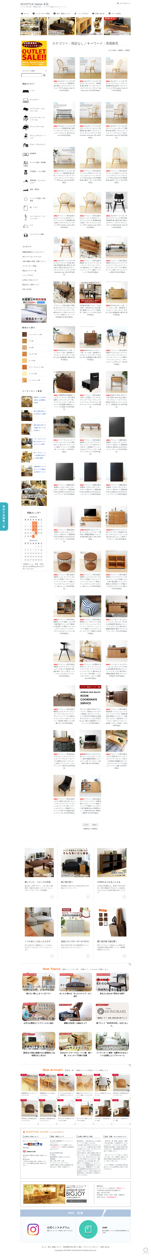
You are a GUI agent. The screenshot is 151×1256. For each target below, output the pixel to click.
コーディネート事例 (43, 13)
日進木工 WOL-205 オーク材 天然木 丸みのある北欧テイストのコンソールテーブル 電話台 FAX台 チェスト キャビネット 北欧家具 (116, 399)
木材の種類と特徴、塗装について (34, 261)
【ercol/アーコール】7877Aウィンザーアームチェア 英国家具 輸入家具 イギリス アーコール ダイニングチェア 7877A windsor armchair (90, 130)
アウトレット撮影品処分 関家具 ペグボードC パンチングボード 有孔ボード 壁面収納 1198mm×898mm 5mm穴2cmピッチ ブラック (116, 444)
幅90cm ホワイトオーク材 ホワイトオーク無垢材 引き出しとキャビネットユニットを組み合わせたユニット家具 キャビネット (116, 534)
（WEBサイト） (120, 1188)
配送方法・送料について (30, 284)
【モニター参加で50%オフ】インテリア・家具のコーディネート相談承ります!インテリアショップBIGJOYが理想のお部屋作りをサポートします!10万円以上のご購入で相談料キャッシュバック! (90, 716)
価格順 (120, 50)
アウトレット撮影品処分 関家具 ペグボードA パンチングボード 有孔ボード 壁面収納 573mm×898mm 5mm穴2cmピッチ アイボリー (64, 534)
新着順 (127, 50)
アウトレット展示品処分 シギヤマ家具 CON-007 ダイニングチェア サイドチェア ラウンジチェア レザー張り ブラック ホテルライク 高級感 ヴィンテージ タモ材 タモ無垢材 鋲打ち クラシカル (64, 806)
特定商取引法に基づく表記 (72, 1247)
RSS (24, 289)
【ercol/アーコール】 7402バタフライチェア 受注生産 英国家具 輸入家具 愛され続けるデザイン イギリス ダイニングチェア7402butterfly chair (116, 220)
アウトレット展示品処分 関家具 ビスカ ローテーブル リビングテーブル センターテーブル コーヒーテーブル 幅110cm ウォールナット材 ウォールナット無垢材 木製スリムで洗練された (64, 716)
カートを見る (116, 13)
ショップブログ (82, 13)
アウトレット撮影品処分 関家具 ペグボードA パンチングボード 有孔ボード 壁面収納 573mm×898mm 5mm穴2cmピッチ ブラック (90, 489)
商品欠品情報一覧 (4, 516)
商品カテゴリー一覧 (29, 271)
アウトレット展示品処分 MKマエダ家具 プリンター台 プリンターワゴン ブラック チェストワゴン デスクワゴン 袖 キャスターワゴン (90, 399)
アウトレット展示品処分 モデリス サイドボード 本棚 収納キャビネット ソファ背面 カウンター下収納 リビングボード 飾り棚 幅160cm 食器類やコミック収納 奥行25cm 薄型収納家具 (90, 806)
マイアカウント (124, 3)
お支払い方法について (30, 280)
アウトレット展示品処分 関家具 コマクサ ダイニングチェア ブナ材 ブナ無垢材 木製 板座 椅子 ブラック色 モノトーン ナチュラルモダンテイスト (64, 669)
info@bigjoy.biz (112, 1197)
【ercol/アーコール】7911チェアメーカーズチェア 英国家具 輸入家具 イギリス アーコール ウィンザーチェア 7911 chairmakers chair (116, 130)
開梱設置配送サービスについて (33, 252)
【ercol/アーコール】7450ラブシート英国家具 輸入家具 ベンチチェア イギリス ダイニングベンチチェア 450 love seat (64, 130)
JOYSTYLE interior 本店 (34, 4)
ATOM (29, 289)
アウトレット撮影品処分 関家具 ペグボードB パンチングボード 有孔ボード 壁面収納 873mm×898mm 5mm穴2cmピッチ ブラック (64, 489)
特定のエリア (57, 1147)
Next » (95, 825)
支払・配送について (63, 13)
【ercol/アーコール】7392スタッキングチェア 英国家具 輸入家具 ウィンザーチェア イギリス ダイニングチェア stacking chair (90, 85)
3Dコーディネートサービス (31, 257)
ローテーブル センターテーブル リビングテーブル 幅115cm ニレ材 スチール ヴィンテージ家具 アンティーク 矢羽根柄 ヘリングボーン (64, 444)
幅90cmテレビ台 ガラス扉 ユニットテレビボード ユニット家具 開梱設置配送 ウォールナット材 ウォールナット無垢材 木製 (90, 758)
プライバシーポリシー (91, 1247)
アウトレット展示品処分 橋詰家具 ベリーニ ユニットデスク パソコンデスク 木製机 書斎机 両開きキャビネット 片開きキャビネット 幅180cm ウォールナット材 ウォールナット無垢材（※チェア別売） (116, 716)
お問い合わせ (99, 13)
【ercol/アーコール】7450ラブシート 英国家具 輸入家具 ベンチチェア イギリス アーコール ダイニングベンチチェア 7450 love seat (64, 175)
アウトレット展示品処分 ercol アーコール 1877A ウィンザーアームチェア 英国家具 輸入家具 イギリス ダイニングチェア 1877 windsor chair (64, 220)
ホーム (26, 13)
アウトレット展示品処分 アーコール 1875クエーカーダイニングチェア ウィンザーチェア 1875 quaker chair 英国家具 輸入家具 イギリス (90, 175)
